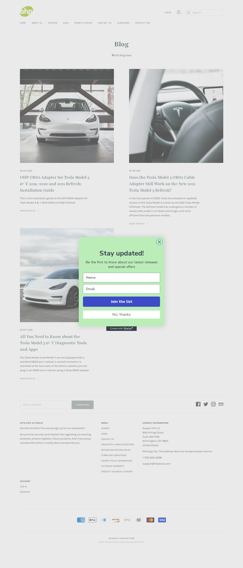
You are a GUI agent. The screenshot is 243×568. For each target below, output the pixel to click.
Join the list (121, 301)
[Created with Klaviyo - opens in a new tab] (121, 328)
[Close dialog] (159, 242)
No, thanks (121, 314)
